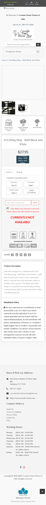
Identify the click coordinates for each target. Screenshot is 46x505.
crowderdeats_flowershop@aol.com (23, 393)
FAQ (8, 420)
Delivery (9, 172)
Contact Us (10, 418)
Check (35, 203)
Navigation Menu (13, 51)
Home (4, 60)
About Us (9, 409)
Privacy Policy (11, 415)
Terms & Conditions (13, 412)
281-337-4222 (27, 25)
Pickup (19, 172)
